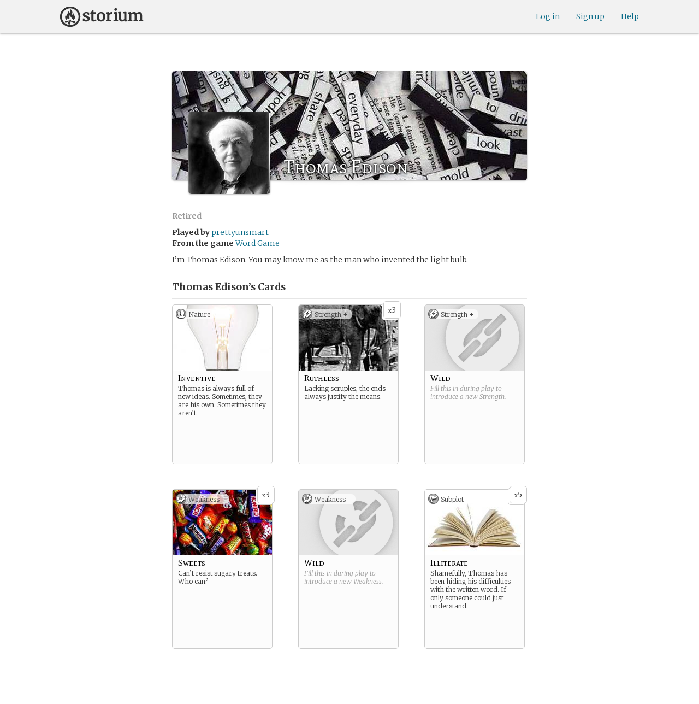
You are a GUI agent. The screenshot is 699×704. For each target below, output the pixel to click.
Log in (548, 16)
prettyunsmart (240, 232)
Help (630, 16)
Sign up (590, 16)
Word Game (257, 243)
